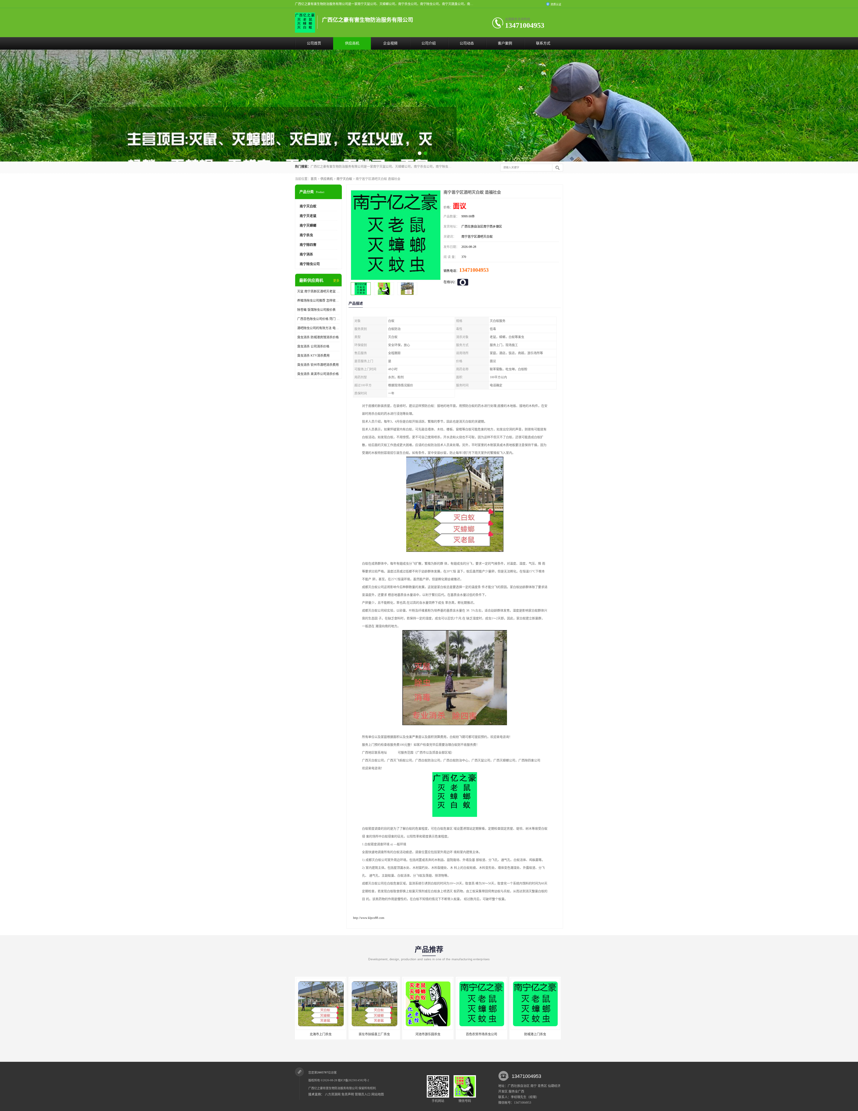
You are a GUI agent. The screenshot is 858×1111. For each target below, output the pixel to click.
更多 (336, 280)
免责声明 (347, 1094)
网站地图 (377, 1094)
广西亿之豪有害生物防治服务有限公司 (333, 1088)
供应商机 (352, 43)
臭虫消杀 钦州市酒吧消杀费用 (318, 364)
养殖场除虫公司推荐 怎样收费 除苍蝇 (318, 300)
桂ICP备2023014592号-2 (353, 1080)
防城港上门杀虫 (428, 1034)
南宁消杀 (306, 254)
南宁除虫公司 (310, 264)
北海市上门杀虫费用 (535, 1034)
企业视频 (390, 43)
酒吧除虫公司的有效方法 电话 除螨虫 (318, 328)
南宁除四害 (308, 244)
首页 (314, 179)
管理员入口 (362, 1094)
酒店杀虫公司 (481, 1034)
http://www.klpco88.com (368, 918)
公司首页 (314, 43)
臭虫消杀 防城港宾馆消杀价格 (318, 337)
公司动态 (467, 43)
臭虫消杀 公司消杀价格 (313, 346)
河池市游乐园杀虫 (320, 1034)
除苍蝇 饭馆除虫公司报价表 (316, 309)
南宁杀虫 (306, 235)
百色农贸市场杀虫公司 (374, 1034)
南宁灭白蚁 (344, 179)
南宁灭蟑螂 (308, 225)
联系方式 (543, 43)
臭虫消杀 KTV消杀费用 (313, 355)
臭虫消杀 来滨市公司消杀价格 (318, 374)
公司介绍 (428, 43)
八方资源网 (333, 1094)
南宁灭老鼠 (308, 216)
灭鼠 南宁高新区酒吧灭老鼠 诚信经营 (318, 291)
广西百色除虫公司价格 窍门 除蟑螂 (318, 319)
